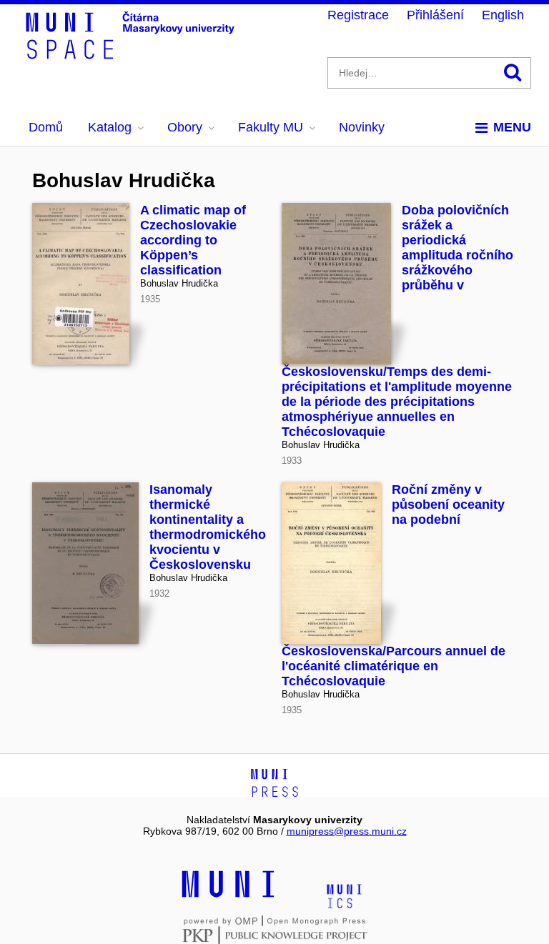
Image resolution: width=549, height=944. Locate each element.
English (503, 15)
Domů (46, 127)
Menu (512, 127)
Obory (184, 127)
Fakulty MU (270, 127)
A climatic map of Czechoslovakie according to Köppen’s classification (193, 240)
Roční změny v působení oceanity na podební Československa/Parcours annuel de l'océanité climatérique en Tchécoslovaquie (393, 585)
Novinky (362, 127)
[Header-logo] (132, 54)
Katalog (110, 127)
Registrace (358, 15)
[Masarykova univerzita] (228, 895)
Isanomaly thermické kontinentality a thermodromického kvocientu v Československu (207, 527)
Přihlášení (435, 15)
